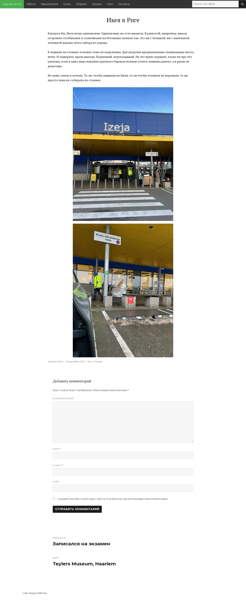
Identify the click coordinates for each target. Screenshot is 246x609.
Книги (67, 4)
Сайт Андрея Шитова (35, 593)
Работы (31, 4)
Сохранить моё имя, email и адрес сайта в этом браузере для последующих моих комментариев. (112, 499)
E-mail (58, 465)
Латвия (98, 361)
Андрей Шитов (12, 4)
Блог (90, 361)
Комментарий (63, 398)
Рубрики (81, 4)
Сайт (56, 481)
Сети (110, 4)
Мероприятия (49, 4)
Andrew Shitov (56, 361)
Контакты (124, 4)
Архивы (97, 4)
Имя (57, 449)
